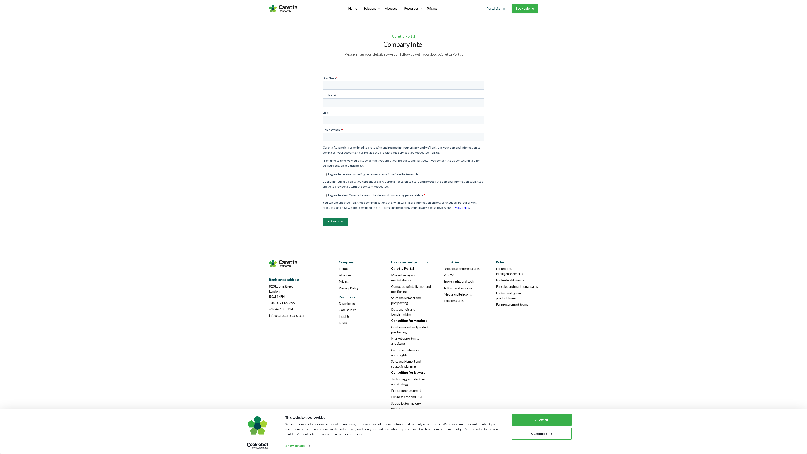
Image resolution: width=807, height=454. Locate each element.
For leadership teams (510, 280)
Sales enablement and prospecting (406, 300)
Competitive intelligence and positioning (411, 288)
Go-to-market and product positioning (410, 329)
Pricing (432, 8)
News (343, 323)
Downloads (347, 303)
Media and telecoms (458, 294)
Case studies (347, 310)
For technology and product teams (509, 295)
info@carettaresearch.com (287, 315)
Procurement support (406, 390)
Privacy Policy (349, 288)
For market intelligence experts (509, 271)
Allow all (541, 420)
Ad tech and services (458, 288)
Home (352, 8)
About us (391, 8)
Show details (295, 445)
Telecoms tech (454, 300)
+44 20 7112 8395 (282, 303)
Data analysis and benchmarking (403, 311)
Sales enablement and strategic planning (406, 363)
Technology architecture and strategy (408, 381)
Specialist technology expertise (406, 405)
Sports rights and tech (459, 281)
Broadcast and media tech (462, 269)
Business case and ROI (406, 397)
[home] (283, 8)
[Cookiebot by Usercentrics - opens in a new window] (257, 446)
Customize (539, 433)
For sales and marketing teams (517, 286)
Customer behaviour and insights (405, 352)
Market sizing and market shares (403, 277)
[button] (370, 8)
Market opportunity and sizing (405, 340)
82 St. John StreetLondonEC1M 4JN (281, 291)
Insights (344, 316)
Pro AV (449, 275)
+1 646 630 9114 (281, 309)
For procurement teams (512, 304)
